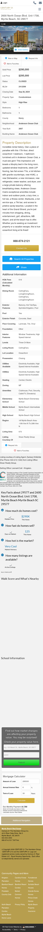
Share (23, 267)
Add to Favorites (12, 63)
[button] (2, 38)
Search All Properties (24, 258)
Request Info (33, 58)
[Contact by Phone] (34, 2)
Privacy (22, 929)
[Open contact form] (40, 2)
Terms (16, 929)
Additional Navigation (21, 820)
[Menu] (39, 9)
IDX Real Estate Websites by (12, 927)
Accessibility (6, 929)
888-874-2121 (21, 241)
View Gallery (23, 49)
